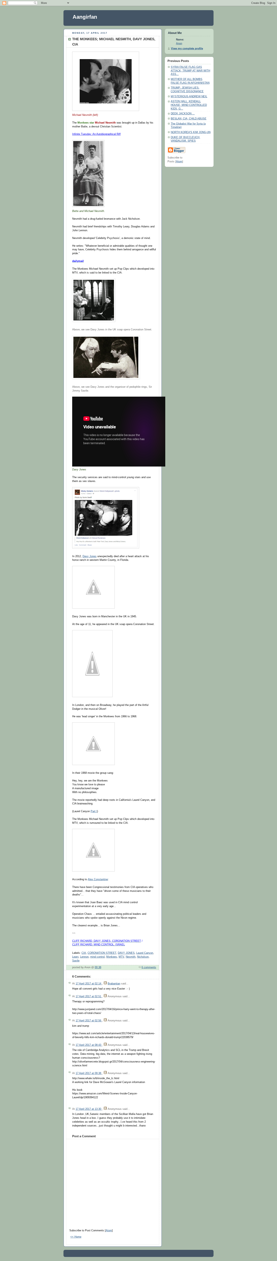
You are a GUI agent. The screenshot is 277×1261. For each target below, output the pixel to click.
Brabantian (114, 983)
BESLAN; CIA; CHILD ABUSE (188, 118)
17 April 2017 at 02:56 (89, 1020)
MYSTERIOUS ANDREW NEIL (189, 96)
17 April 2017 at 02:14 (89, 983)
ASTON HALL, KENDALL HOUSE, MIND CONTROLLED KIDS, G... (189, 105)
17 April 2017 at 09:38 (89, 1073)
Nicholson (143, 956)
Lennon (84, 956)
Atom (109, 1230)
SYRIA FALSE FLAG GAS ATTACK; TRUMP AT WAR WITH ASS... (190, 71)
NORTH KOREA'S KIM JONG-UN (190, 132)
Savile (75, 960)
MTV (121, 956)
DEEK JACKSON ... (183, 113)
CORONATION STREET (102, 953)
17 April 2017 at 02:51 (89, 996)
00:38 (98, 967)
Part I (94, 811)
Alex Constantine (98, 879)
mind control (97, 956)
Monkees (111, 956)
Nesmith (130, 956)
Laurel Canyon (144, 953)
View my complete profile (187, 48)
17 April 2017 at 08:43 (89, 1045)
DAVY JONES (126, 953)
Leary (75, 956)
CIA (84, 953)
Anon (179, 43)
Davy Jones (90, 556)
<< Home (75, 1236)
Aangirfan (85, 17)
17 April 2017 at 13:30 (89, 1109)
